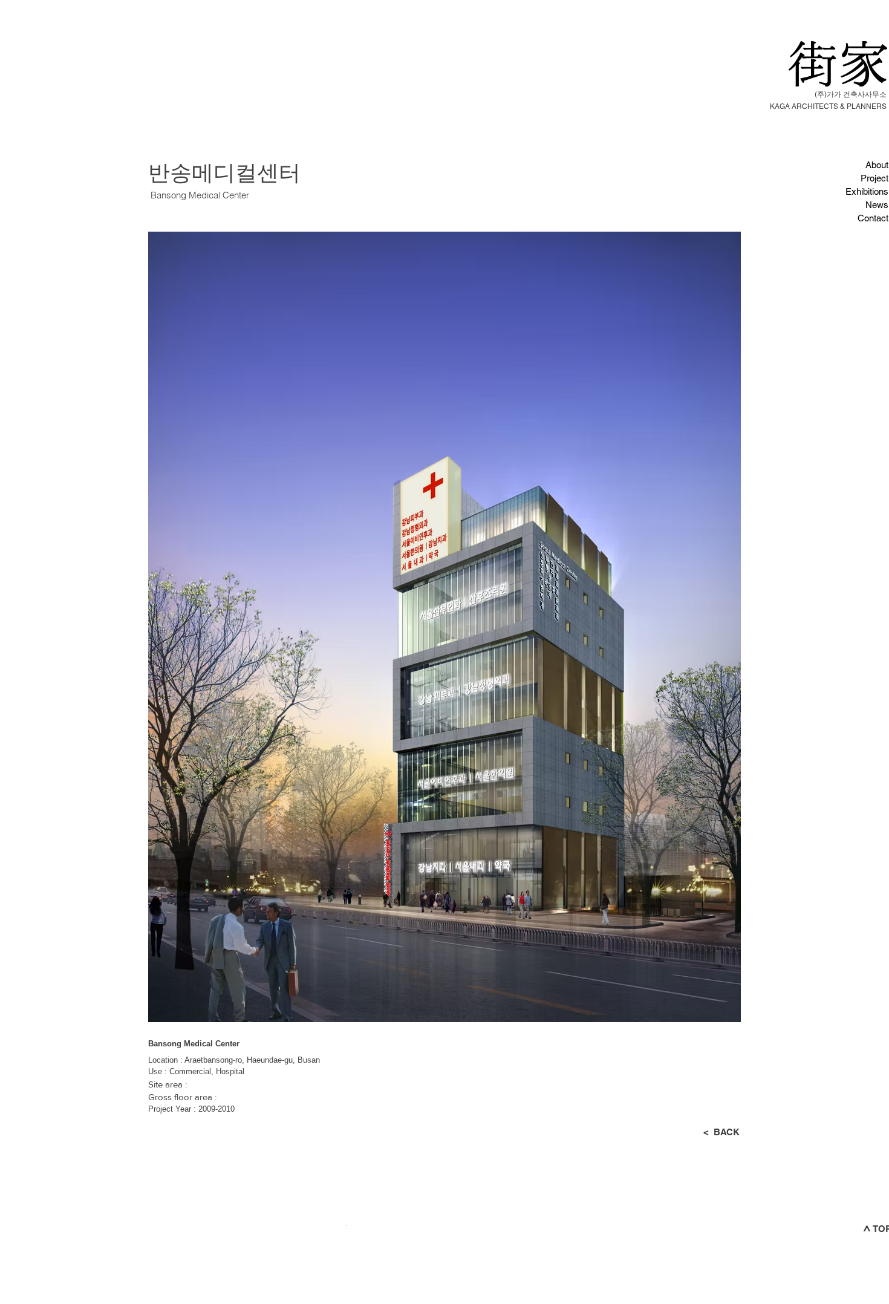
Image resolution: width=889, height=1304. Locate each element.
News (876, 205)
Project (874, 178)
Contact (873, 218)
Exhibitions (866, 191)
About (876, 165)
